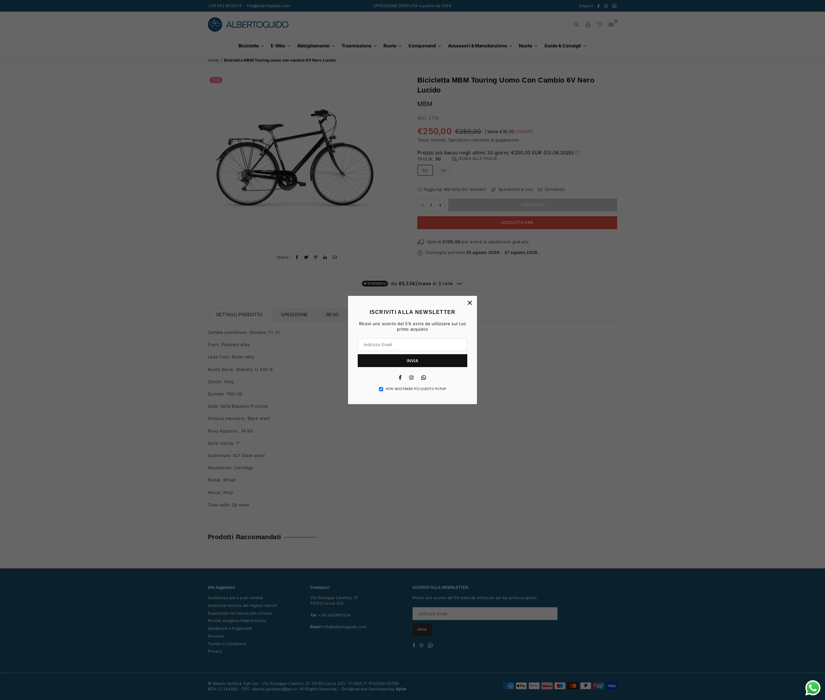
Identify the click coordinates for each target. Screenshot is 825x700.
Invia (412, 360)
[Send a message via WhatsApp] (813, 688)
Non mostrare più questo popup (416, 389)
